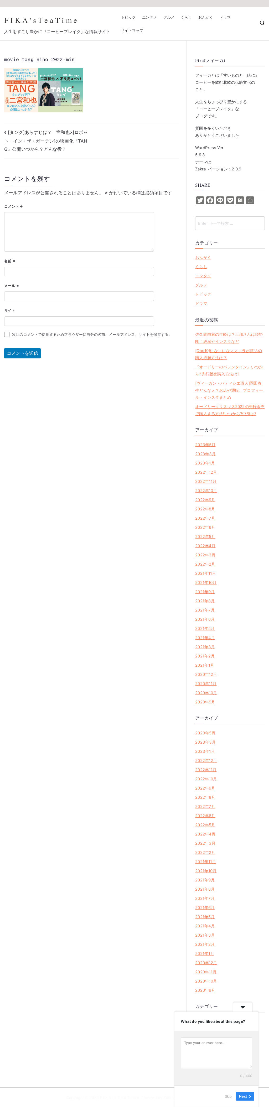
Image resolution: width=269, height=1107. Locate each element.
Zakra (168, 1097)
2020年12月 (206, 674)
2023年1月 (205, 463)
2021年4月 (205, 637)
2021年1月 (204, 665)
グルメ (169, 17)
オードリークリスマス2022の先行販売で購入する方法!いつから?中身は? (230, 410)
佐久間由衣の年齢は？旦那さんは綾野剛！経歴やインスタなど (229, 338)
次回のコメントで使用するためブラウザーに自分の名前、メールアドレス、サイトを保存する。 (92, 334)
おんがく (205, 17)
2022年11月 (205, 481)
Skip (228, 1096)
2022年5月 (205, 536)
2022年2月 (205, 564)
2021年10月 (205, 582)
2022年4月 (205, 545)
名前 (9, 261)
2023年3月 (205, 453)
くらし (186, 17)
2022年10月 (206, 490)
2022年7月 (205, 518)
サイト (9, 310)
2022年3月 (205, 554)
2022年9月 (205, 499)
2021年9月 (205, 591)
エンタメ (149, 17)
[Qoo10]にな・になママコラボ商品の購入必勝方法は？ (228, 354)
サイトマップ (132, 30)
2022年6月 (205, 527)
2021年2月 (205, 656)
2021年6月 (205, 619)
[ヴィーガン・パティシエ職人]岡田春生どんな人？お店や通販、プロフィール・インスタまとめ (229, 390)
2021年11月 (205, 573)
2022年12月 (206, 472)
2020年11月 (205, 683)
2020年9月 (205, 701)
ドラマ (225, 17)
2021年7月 (205, 610)
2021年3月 (205, 646)
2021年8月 (205, 600)
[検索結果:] (230, 223)
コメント (13, 206)
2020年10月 (206, 692)
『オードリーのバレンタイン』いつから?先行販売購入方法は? (229, 370)
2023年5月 (205, 444)
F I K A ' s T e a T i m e (40, 20)
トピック (128, 17)
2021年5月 (205, 628)
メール (11, 285)
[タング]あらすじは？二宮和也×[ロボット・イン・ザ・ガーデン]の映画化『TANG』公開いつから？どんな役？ (46, 141)
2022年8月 (205, 508)
